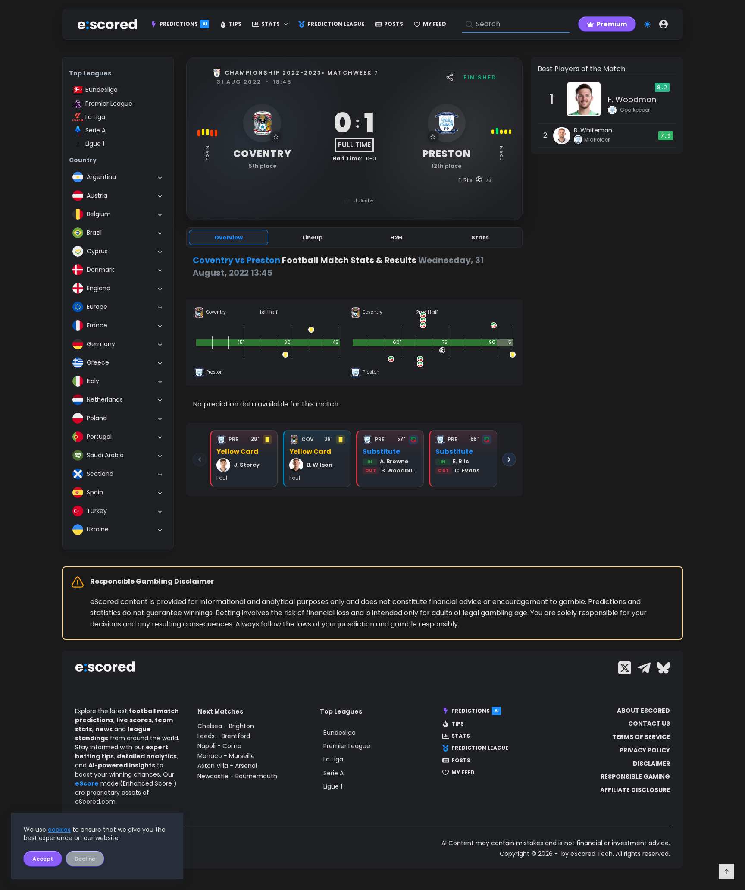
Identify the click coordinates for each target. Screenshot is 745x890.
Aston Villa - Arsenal (227, 765)
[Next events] (509, 459)
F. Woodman (632, 99)
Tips (235, 24)
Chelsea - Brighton (225, 726)
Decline (85, 859)
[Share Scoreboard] (449, 77)
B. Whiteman (593, 130)
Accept (42, 859)
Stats (270, 24)
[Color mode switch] (647, 24)
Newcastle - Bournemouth (237, 776)
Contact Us (649, 723)
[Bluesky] (663, 667)
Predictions (183, 24)
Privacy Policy (645, 750)
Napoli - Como (219, 746)
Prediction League (335, 24)
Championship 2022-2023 (273, 72)
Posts (393, 24)
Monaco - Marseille (226, 756)
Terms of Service (641, 737)
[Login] (663, 24)
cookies (59, 829)
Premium (612, 24)
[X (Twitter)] (624, 667)
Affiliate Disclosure (635, 790)
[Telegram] (644, 667)
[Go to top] (726, 871)
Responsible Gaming (635, 776)
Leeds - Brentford (223, 736)
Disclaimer (651, 763)
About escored (643, 710)
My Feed (434, 24)
